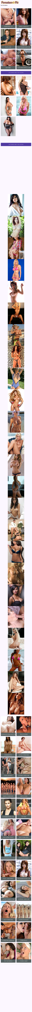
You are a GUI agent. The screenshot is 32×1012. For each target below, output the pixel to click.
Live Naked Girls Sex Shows (16, 72)
